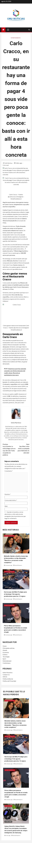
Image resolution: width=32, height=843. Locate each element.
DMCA (5, 677)
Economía (6, 652)
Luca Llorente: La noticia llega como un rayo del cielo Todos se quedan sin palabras (9, 449)
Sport (4, 659)
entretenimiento (16, 38)
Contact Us (6, 674)
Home (4, 646)
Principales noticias (8, 648)
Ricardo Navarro (18, 565)
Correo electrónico (11, 500)
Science (5, 654)
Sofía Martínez (8, 163)
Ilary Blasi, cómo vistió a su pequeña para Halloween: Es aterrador (23, 448)
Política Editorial (8, 679)
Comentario (9, 471)
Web (6, 506)
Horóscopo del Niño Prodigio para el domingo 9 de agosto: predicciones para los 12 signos (15, 594)
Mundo (5, 650)
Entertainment (7, 661)
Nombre (8, 494)
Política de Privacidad (9, 681)
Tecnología (6, 656)
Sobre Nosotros (7, 672)
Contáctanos (6, 663)
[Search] (29, 29)
